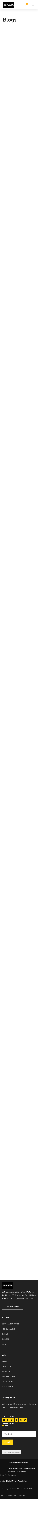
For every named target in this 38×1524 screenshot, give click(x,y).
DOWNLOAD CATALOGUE (12, 1452)
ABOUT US (6, 1366)
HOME (4, 1361)
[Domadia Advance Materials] (8, 4)
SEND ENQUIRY (8, 1377)
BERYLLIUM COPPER (10, 1324)
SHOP (4, 1344)
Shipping (27, 1468)
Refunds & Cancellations (17, 1472)
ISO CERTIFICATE (9, 1387)
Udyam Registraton (19, 1481)
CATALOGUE (7, 1382)
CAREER (5, 1339)
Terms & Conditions (15, 1468)
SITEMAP (6, 1371)
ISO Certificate (5, 1481)
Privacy (33, 1468)
